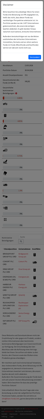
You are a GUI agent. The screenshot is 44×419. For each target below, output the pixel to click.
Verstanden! (35, 57)
